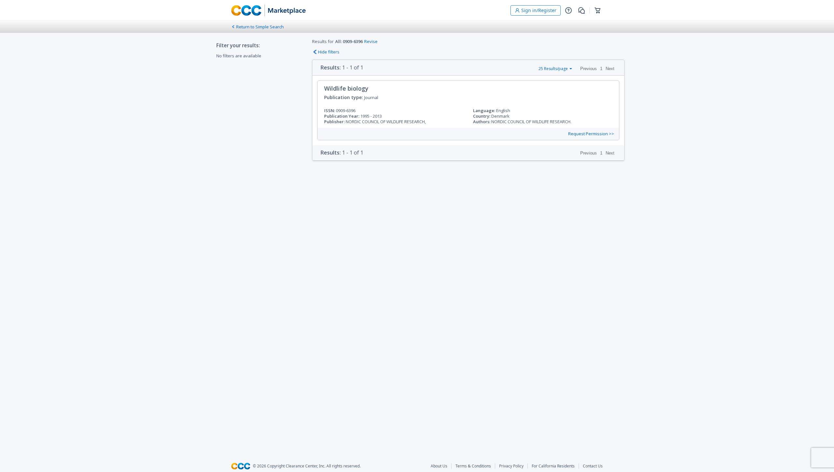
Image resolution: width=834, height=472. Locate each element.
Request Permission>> (591, 134)
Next (610, 68)
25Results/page (553, 68)
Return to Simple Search (260, 27)
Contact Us (593, 466)
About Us (439, 466)
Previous (588, 68)
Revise (371, 41)
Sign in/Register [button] (538, 10)
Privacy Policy (511, 466)
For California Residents (553, 466)
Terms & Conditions (473, 466)
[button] (568, 10)
